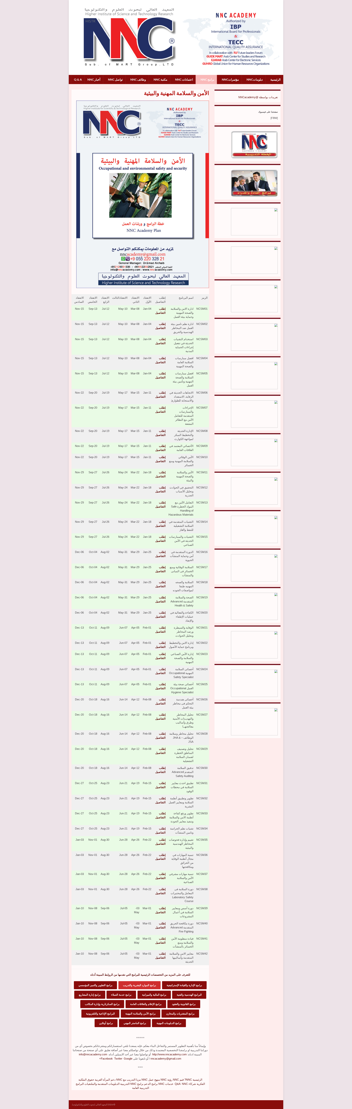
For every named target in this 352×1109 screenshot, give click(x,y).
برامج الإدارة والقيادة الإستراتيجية (184, 985)
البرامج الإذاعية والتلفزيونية (100, 1013)
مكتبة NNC (160, 79)
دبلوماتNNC (254, 79)
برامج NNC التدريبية (131, 1083)
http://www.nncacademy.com (169, 1054)
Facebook (107, 1058)
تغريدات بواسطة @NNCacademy (258, 97)
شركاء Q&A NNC (185, 1083)
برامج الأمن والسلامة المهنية (140, 1013)
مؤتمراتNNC (230, 79)
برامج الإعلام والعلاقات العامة (146, 1004)
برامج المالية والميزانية (154, 994)
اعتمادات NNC (184, 79)
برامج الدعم (151, 1083)
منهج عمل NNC (151, 1079)
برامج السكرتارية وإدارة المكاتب (102, 1004)
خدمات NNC (165, 1083)
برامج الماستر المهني (135, 1023)
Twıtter (118, 1058)
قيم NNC (178, 1079)
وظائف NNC (138, 79)
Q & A (78, 79)
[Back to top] (8, 1100)
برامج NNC (207, 79)
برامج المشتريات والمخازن (180, 1013)
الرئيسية (275, 79)
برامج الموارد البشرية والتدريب (139, 985)
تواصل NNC (115, 79)
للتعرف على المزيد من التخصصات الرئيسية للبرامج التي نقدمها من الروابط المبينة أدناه (140, 974)
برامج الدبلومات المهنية (169, 1023)
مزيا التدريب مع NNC (128, 1079)
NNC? (188, 1079)
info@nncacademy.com (93, 1054)
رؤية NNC (166, 1079)
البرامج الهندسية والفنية (189, 994)
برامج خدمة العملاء (121, 994)
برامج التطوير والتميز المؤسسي (95, 985)
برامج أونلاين (106, 1023)
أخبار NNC (93, 79)
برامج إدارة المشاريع (90, 994)
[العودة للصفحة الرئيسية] (176, 37)
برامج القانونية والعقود (184, 1004)
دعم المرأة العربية (105, 1079)
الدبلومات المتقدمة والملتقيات (102, 1083)
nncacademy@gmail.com (166, 1058)
